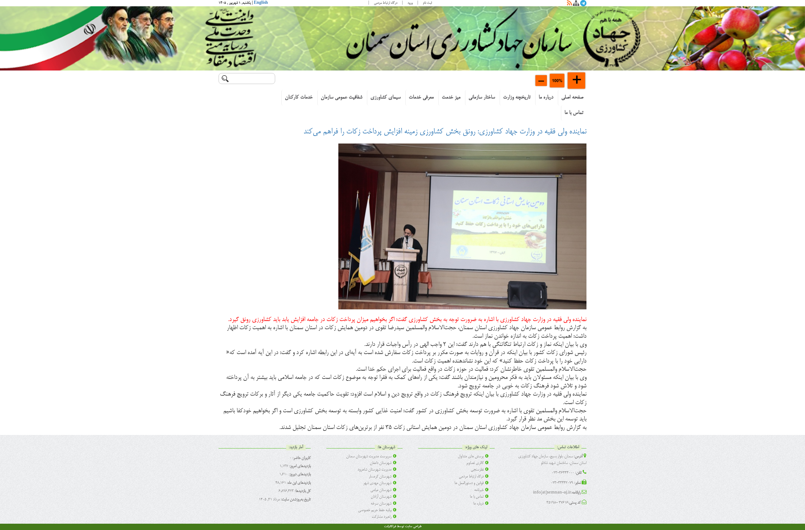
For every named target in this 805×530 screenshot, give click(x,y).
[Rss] (569, 4)
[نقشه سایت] (576, 4)
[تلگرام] (583, 4)
